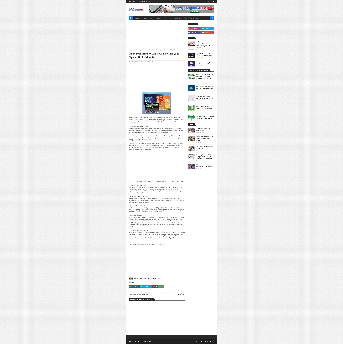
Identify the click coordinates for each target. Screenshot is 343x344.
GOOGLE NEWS (161, 244)
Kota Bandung (137, 50)
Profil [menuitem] (198, 18)
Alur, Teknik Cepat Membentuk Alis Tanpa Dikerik (204, 147)
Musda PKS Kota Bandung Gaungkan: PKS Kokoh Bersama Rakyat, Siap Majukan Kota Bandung (204, 44)
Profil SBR (135, 1)
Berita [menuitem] (145, 18)
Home (130, 1)
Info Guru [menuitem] (178, 18)
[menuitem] (131, 18)
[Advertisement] (157, 35)
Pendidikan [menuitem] (137, 18)
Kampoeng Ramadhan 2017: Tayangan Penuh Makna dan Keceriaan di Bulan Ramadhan (204, 156)
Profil (202, 341)
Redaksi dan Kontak (145, 1)
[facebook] (208, 1)
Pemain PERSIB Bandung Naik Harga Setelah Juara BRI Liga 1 (204, 63)
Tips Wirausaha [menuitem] (189, 18)
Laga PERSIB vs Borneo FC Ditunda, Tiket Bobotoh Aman (204, 54)
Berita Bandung (138, 278)
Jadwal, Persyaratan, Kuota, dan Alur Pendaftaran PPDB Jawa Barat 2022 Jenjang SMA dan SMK (204, 77)
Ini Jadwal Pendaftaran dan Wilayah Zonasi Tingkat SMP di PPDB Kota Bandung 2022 (204, 98)
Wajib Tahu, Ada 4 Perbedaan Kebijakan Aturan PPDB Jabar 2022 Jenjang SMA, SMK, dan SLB (205, 108)
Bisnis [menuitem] (171, 18)
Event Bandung (147, 278)
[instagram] (206, 1)
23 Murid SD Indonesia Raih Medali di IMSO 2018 (203, 129)
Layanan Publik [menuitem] (161, 18)
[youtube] (213, 1)
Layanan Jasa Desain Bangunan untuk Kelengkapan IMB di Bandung (204, 138)
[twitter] (211, 1)
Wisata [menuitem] (152, 18)
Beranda (131, 50)
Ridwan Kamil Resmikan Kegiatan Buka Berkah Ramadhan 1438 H (205, 165)
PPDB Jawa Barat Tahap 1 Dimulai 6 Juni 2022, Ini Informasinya (205, 117)
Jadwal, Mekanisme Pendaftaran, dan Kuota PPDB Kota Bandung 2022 (204, 88)
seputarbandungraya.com (137, 61)
